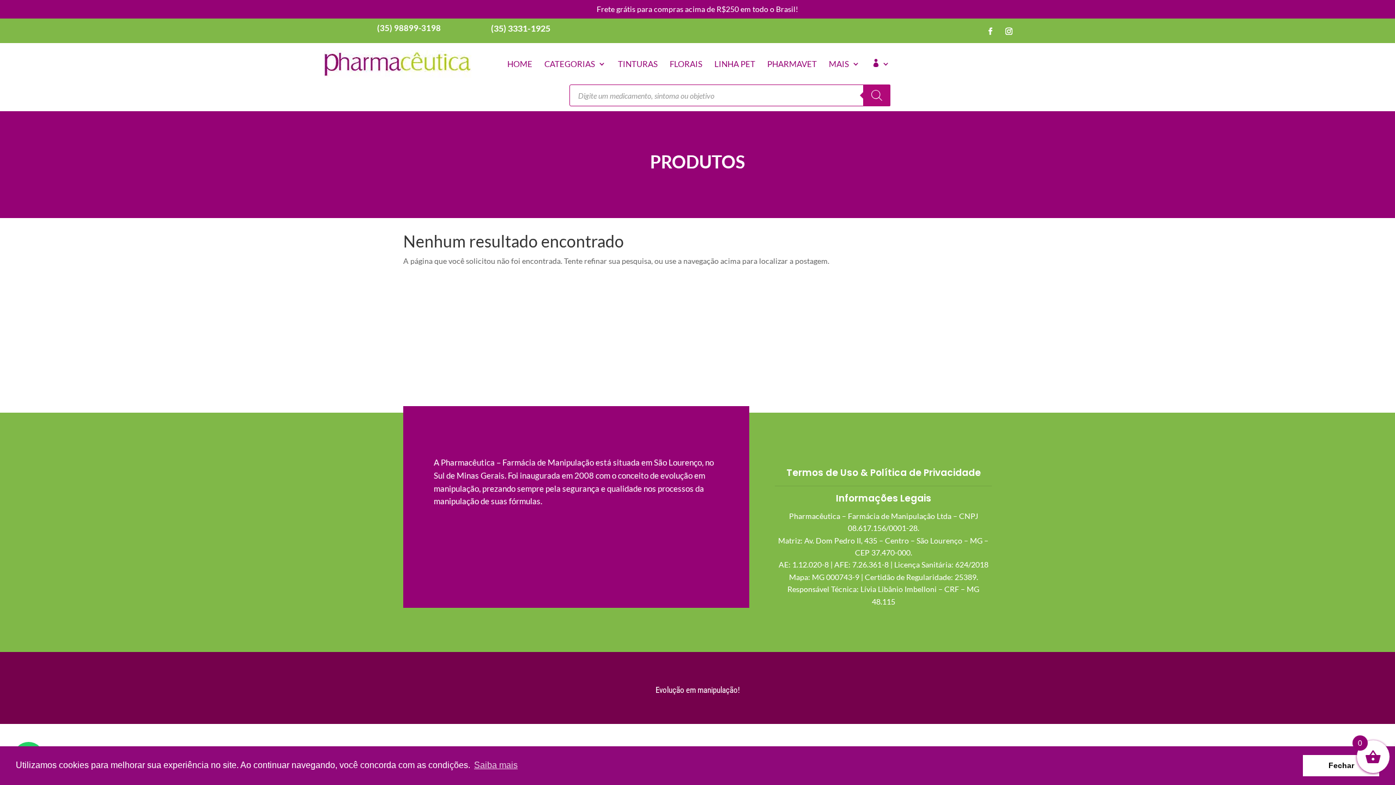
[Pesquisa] (876, 95)
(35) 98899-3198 (409, 28)
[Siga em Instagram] (1009, 32)
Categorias (569, 64)
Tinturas (638, 64)
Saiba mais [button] (496, 765)
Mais (839, 64)
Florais (686, 64)
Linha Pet (734, 64)
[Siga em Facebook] (991, 32)
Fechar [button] (1341, 765)
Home (519, 64)
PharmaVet (792, 64)
